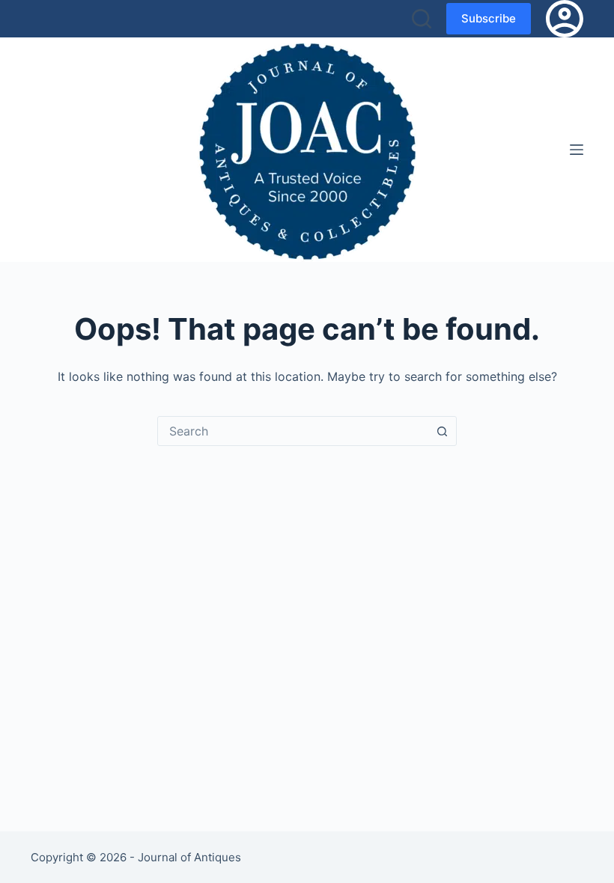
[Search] (421, 18)
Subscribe (488, 18)
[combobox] (293, 431)
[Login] (564, 18)
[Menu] (576, 149)
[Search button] (442, 431)
